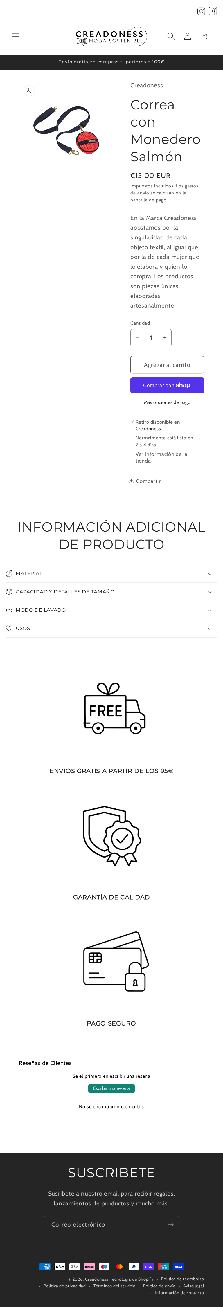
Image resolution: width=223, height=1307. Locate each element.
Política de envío (159, 1285)
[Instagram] (201, 13)
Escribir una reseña (111, 1088)
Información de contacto (179, 1292)
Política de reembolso (182, 1278)
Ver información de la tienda (161, 457)
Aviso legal (193, 1285)
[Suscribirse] (171, 1225)
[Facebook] (212, 13)
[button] (16, 36)
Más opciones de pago (167, 402)
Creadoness (96, 1279)
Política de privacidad (65, 1285)
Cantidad (140, 323)
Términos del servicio (114, 1285)
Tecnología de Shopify (132, 1279)
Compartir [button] (148, 481)
